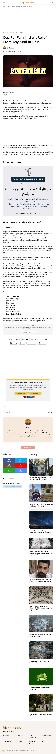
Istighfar (48, 152)
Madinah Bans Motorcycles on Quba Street (40, 715)
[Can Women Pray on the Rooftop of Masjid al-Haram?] (41, 623)
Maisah (8, 47)
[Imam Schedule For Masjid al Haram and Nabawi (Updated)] (41, 493)
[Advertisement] (28, 21)
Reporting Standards (32, 742)
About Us (6, 735)
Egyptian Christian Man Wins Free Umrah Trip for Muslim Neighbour (40, 580)
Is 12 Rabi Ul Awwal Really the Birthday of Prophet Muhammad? (40, 531)
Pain (5, 406)
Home (4, 6)
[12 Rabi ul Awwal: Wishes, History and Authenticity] (41, 676)
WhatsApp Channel (15, 339)
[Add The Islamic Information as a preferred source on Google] (24, 332)
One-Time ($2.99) (21, 393)
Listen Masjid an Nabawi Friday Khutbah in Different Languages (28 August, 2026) (40, 553)
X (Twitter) (14, 343)
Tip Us (44, 741)
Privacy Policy (46, 735)
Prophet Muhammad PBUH (30, 259)
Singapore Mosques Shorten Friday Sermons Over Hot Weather (40, 478)
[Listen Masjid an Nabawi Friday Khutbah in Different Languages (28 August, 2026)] (41, 543)
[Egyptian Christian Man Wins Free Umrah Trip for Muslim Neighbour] (41, 568)
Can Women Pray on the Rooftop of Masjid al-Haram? (40, 635)
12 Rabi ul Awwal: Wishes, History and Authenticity (40, 688)
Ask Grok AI (43, 343)
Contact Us (19, 735)
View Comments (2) (28, 447)
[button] (4, 2)
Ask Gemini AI (32, 343)
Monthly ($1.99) (35, 393)
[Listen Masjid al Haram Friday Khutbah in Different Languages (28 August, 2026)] (41, 595)
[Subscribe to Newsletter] (31, 332)
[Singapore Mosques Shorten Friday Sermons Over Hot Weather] (41, 466)
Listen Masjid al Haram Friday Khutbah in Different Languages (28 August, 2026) (40, 608)
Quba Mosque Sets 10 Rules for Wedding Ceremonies (39, 662)
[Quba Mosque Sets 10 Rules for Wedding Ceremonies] (41, 650)
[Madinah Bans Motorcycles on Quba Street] (41, 703)
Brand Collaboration (33, 736)
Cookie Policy (7, 741)
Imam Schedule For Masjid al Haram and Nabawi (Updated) (41, 505)
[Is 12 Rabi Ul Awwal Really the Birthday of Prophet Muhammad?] (41, 519)
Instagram (35, 339)
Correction (19, 741)
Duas (9, 6)
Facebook (45, 339)
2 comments (21, 32)
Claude (23, 343)
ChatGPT (26, 339)
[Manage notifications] (3, 751)
